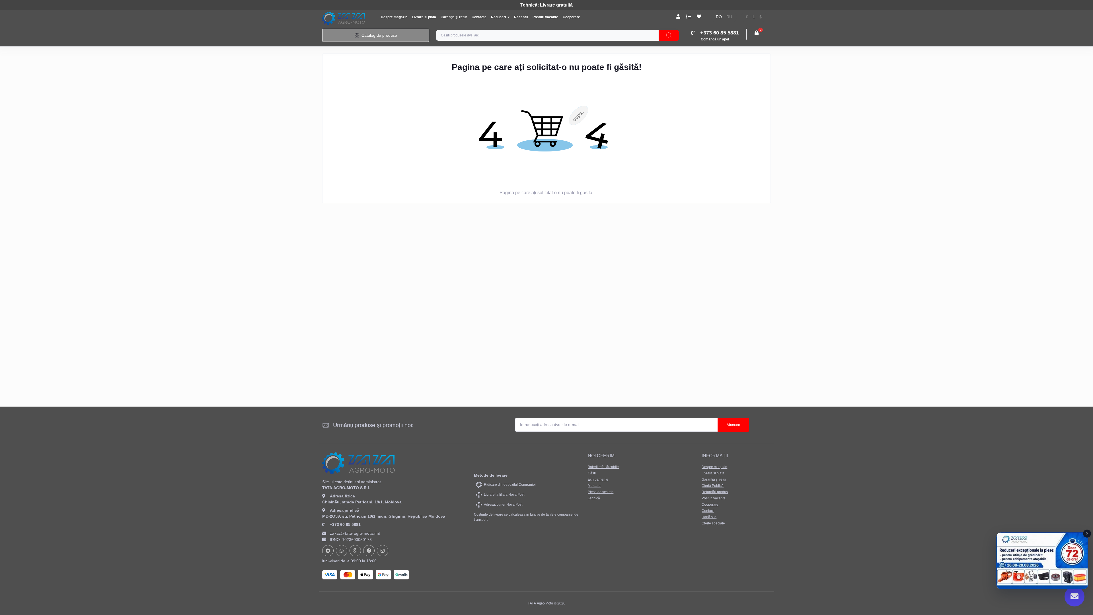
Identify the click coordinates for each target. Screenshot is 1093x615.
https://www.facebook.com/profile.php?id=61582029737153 (369, 550)
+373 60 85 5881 (345, 524)
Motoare (594, 486)
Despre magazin (394, 17)
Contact (708, 511)
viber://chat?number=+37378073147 (355, 550)
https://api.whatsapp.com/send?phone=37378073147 (341, 550)
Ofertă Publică (713, 486)
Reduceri (499, 17)
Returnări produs (715, 492)
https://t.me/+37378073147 (328, 550)
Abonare (733, 425)
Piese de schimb (600, 492)
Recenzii (521, 17)
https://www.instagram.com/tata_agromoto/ (382, 550)
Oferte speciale (713, 523)
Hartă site (709, 517)
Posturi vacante (545, 17)
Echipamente (598, 479)
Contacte (479, 17)
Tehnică (594, 498)
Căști (592, 473)
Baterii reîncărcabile (603, 467)
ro (719, 17)
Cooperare (571, 17)
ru (729, 17)
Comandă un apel (715, 39)
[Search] (669, 35)
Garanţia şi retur (454, 17)
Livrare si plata (424, 17)
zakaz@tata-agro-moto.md (355, 533)
